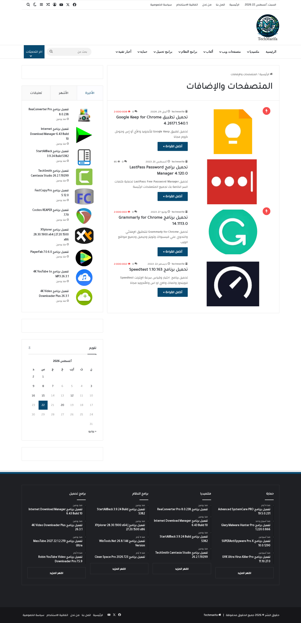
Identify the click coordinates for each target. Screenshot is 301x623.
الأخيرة (90, 93)
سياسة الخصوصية (161, 4)
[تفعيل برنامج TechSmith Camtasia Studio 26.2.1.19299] (84, 177)
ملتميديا (254, 51)
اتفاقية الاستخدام (187, 4)
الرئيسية (234, 4)
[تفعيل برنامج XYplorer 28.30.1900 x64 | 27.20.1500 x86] (84, 235)
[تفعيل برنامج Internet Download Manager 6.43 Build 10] (84, 135)
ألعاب (209, 51)
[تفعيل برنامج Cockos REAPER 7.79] (84, 216)
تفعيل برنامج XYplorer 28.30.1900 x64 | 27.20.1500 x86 (51, 235)
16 (33, 395)
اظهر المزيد (244, 573)
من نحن (207, 4)
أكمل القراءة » (172, 146)
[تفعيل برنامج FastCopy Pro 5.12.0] (84, 196)
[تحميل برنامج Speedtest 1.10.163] (233, 284)
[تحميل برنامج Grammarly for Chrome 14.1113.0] (233, 232)
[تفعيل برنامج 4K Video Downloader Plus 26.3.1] (84, 297)
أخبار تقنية (124, 51)
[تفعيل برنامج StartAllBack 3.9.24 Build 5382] (84, 157)
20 (62, 405)
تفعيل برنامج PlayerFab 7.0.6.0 (49, 252)
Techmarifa (178, 111)
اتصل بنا (220, 4)
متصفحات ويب (231, 51)
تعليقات (36, 93)
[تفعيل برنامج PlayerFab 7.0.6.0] (84, 258)
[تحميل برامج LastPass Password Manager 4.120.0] (233, 181)
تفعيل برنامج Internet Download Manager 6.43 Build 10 (49, 134)
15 (43, 395)
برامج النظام (189, 51)
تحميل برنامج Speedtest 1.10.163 (158, 270)
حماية (143, 51)
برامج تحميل (164, 51)
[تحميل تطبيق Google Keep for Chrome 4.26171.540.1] (233, 131)
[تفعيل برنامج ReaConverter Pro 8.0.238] (84, 115)
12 (72, 395)
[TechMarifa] (267, 27)
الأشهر (64, 93)
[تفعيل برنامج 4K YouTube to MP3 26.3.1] (84, 277)
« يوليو (92, 431)
